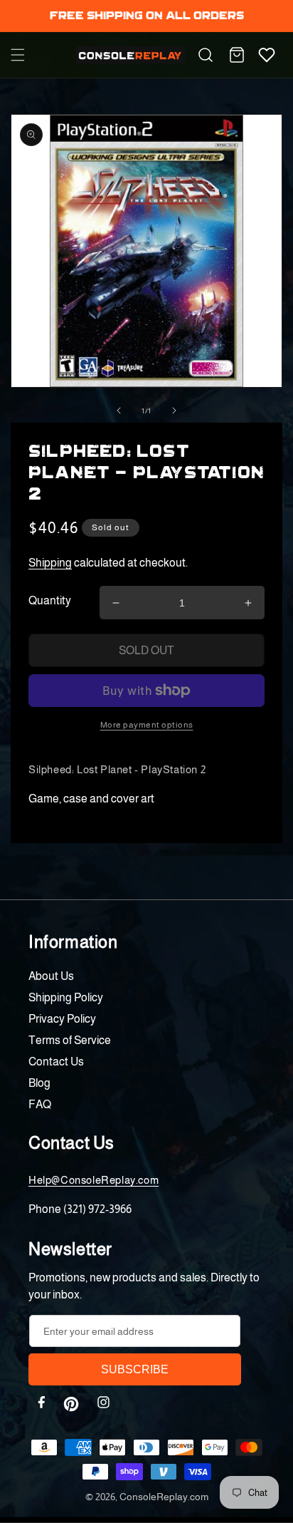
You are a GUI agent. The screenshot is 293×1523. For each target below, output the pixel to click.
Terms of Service (69, 1040)
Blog (39, 1083)
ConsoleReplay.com (163, 1496)
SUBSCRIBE (135, 1369)
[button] (17, 55)
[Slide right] (174, 410)
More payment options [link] (146, 725)
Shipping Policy (65, 997)
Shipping (50, 563)
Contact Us (56, 1061)
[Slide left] (119, 410)
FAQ (39, 1104)
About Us (51, 976)
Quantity (49, 600)
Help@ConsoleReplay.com (93, 1180)
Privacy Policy (62, 1019)
